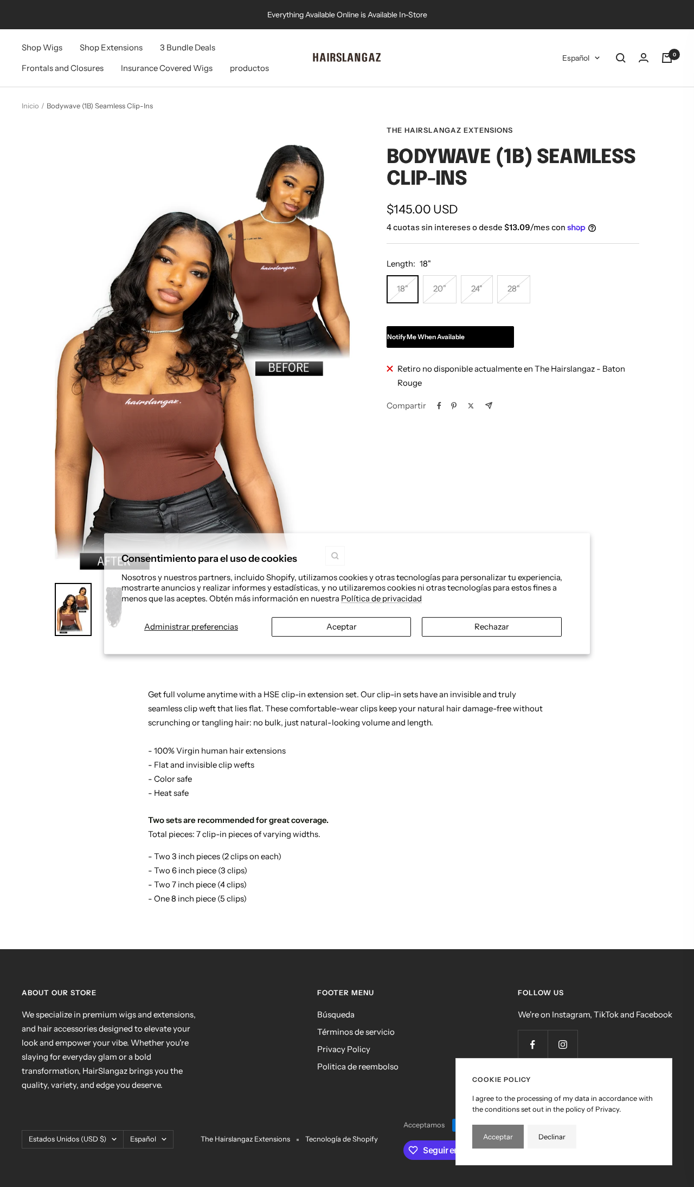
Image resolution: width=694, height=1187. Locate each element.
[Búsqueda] (621, 58)
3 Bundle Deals (187, 47)
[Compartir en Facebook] (439, 406)
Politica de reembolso (358, 1066)
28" (513, 288)
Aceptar (341, 626)
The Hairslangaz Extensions (450, 130)
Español (575, 58)
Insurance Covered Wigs (167, 68)
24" (477, 288)
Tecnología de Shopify (341, 1138)
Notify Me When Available (426, 337)
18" (402, 288)
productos (249, 68)
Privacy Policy (343, 1049)
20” (439, 288)
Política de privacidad (381, 598)
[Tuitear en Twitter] (470, 406)
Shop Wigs (42, 47)
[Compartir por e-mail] (488, 405)
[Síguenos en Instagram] (562, 1045)
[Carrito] (666, 58)
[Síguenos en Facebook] (533, 1045)
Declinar (552, 1136)
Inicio (30, 105)
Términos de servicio (356, 1032)
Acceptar (498, 1136)
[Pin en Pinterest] (454, 406)
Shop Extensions (111, 47)
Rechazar (491, 626)
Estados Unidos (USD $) (67, 1138)
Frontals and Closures (63, 68)
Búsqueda (336, 1014)
